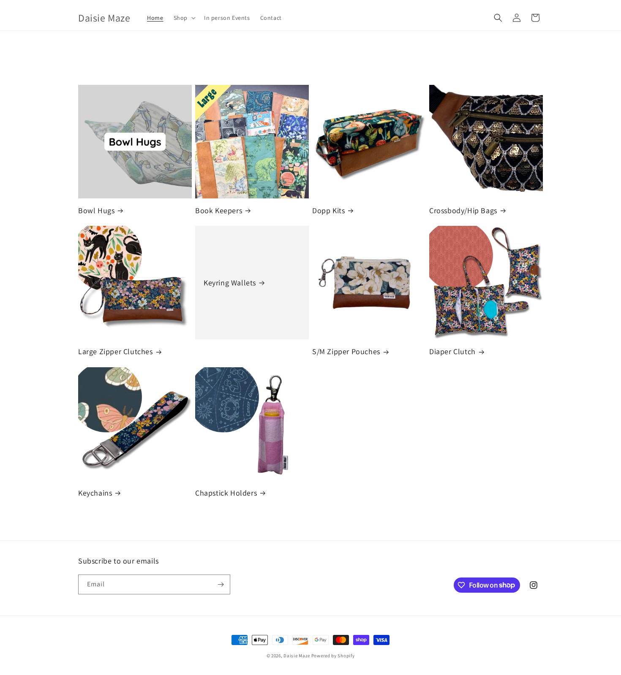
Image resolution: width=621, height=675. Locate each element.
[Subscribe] (220, 584)
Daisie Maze (296, 656)
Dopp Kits (328, 210)
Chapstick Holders (226, 493)
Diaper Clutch (452, 351)
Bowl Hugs (96, 210)
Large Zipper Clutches (115, 351)
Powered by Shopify (333, 656)
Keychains (95, 493)
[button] (184, 18)
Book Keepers (218, 210)
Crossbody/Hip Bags (463, 210)
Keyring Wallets (230, 282)
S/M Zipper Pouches (346, 351)
